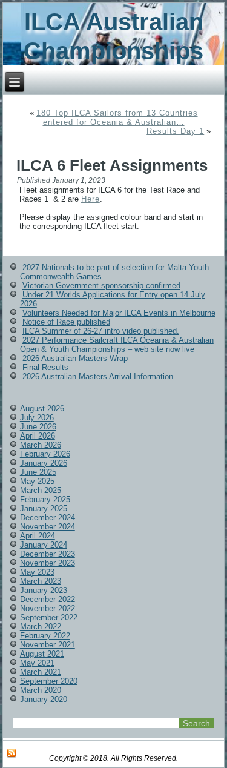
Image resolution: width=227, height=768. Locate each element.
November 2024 (47, 526)
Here (90, 199)
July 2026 (37, 417)
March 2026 (40, 444)
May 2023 (37, 572)
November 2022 (47, 608)
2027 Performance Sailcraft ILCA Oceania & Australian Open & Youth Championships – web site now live (117, 345)
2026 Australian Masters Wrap (75, 358)
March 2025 (40, 490)
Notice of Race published (66, 321)
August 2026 (42, 408)
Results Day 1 (175, 131)
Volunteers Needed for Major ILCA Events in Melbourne (118, 312)
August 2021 (42, 653)
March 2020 (40, 690)
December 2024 (47, 517)
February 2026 (45, 453)
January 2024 (43, 544)
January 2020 (43, 699)
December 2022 (47, 599)
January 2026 (43, 463)
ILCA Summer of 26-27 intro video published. (100, 331)
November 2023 (47, 563)
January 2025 (43, 508)
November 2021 (47, 644)
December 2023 (47, 553)
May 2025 (37, 481)
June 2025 (38, 472)
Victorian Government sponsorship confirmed (101, 285)
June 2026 (38, 426)
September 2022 (48, 617)
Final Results (45, 367)
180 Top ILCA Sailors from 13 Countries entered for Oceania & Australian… (117, 117)
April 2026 (37, 435)
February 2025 (45, 499)
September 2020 (48, 681)
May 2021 (37, 662)
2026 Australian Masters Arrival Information (97, 376)
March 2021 (40, 672)
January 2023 (43, 590)
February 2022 (45, 635)
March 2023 (40, 581)
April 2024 (37, 535)
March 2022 (40, 626)
